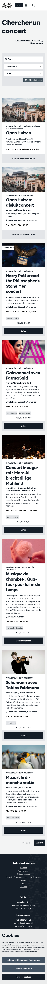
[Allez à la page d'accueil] (7, 5)
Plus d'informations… (31, 952)
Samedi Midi (11, 723)
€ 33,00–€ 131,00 (23, 418)
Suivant (39, 842)
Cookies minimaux (23, 968)
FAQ (23, 883)
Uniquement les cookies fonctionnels (23, 960)
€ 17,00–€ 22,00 (23, 633)
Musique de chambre (15, 628)
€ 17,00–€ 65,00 (23, 727)
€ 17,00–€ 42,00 (23, 822)
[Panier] (27, 5)
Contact (23, 887)
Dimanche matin (13, 818)
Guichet (23, 868)
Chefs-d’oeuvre (12, 517)
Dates (23, 331)
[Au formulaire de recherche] (34, 5)
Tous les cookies (23, 977)
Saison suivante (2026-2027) (29, 40)
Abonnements (36, 43)
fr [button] (18, 5)
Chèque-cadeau (23, 874)
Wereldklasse (12, 413)
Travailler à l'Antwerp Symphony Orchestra (23, 877)
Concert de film (13, 318)
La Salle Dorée (24, 413)
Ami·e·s (23, 880)
